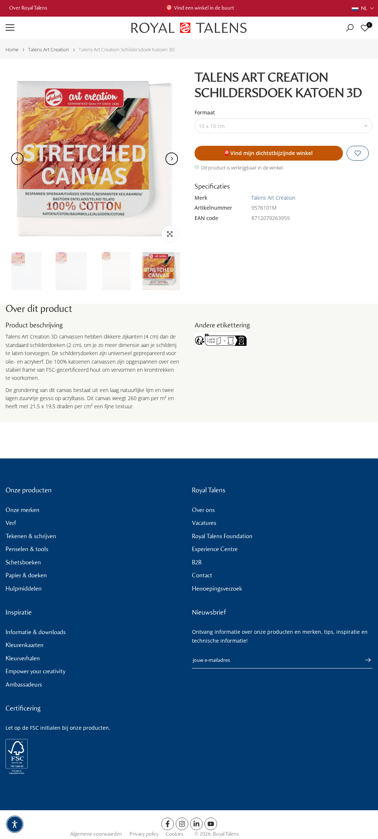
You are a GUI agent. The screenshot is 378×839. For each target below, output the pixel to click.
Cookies (174, 834)
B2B (197, 562)
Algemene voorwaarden (96, 834)
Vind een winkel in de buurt (204, 8)
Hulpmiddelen (24, 588)
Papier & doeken (26, 575)
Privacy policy (144, 834)
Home (12, 49)
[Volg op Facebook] (167, 824)
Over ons (203, 509)
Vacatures (204, 522)
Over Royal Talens (28, 8)
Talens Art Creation (48, 49)
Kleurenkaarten (25, 645)
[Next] (171, 158)
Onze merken (22, 509)
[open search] (349, 27)
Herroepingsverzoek (217, 588)
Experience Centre (215, 549)
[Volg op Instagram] (182, 824)
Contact (202, 575)
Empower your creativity (35, 671)
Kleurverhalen (23, 658)
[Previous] (17, 158)
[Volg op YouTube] (211, 824)
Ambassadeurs (24, 684)
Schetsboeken (23, 562)
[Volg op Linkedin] (196, 824)
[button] (363, 8)
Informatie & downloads (36, 632)
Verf (11, 522)
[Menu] (63, 27)
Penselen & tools (27, 549)
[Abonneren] (364, 660)
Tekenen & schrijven (31, 536)
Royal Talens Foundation (222, 536)
